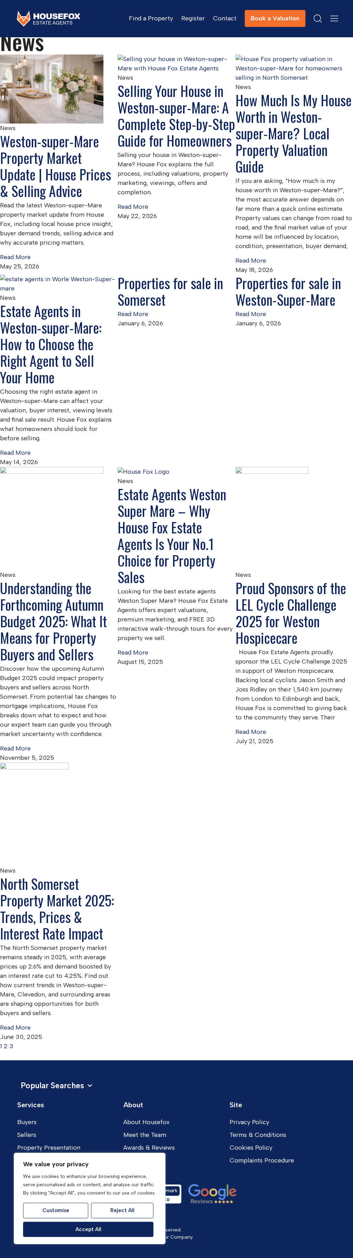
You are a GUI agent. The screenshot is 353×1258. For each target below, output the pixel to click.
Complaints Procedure (262, 1160)
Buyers (27, 1122)
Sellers (26, 1135)
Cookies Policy (251, 1147)
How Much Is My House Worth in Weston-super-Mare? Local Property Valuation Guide (293, 133)
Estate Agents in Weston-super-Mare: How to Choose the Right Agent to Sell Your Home (50, 344)
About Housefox (146, 1122)
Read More (15, 257)
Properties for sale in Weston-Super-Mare (288, 291)
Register (193, 18)
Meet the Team (144, 1135)
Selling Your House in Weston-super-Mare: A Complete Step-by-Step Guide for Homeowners (176, 115)
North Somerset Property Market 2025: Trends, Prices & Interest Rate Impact (57, 908)
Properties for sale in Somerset (170, 291)
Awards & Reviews (149, 1147)
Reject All (122, 1210)
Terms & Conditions (258, 1135)
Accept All (88, 1229)
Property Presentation (48, 1147)
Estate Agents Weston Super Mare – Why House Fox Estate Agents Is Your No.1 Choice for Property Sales (172, 535)
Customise (55, 1210)
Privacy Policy (249, 1122)
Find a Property (151, 18)
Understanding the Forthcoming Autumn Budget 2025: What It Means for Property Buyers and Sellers (53, 621)
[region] (89, 1198)
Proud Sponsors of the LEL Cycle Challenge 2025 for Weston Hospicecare (290, 613)
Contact (224, 18)
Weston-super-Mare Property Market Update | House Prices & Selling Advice (55, 166)
